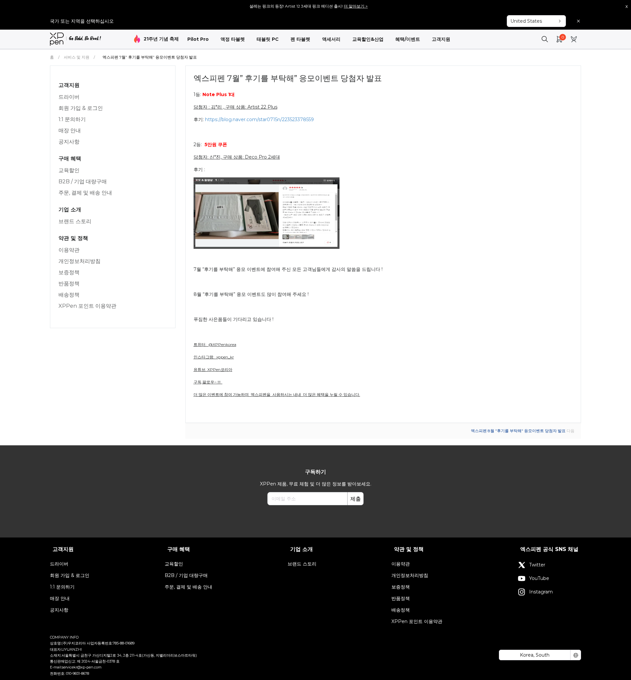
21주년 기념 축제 (161, 39)
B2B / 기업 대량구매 (82, 181)
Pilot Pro (198, 39)
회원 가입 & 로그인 (80, 108)
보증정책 (69, 272)
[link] (75, 39)
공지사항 (69, 142)
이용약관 (69, 250)
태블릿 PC (268, 39)
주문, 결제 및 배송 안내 (85, 193)
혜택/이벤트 (407, 39)
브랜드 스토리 (74, 221)
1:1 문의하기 (72, 119)
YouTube (539, 578)
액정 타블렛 (233, 39)
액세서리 (331, 39)
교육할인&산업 (368, 39)
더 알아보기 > (356, 6)
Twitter (537, 565)
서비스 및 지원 (76, 57)
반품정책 (69, 283)
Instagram (541, 592)
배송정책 (69, 295)
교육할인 (69, 170)
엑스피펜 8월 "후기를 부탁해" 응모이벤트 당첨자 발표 (519, 430)
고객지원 (441, 39)
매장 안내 (69, 130)
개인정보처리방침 (79, 261)
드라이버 (69, 97)
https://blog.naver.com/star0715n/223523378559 (259, 119)
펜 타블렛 (300, 39)
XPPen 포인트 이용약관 (87, 306)
